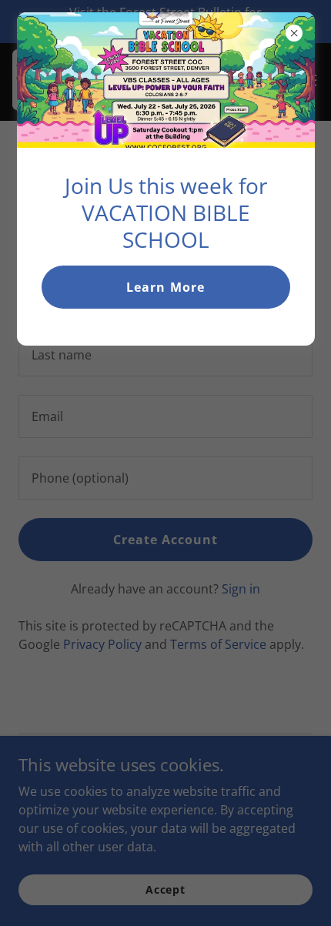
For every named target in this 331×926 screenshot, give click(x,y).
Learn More (165, 287)
